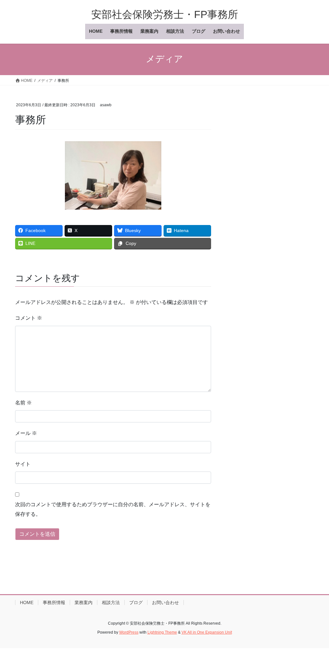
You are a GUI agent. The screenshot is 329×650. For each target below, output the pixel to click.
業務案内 (84, 602)
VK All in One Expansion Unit (207, 632)
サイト (23, 464)
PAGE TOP (315, 624)
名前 (23, 402)
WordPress (128, 632)
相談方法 (111, 602)
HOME (26, 602)
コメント (28, 318)
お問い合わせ (165, 602)
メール (26, 433)
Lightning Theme (162, 632)
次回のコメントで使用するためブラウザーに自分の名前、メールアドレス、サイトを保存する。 (112, 509)
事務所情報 (54, 602)
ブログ (136, 602)
